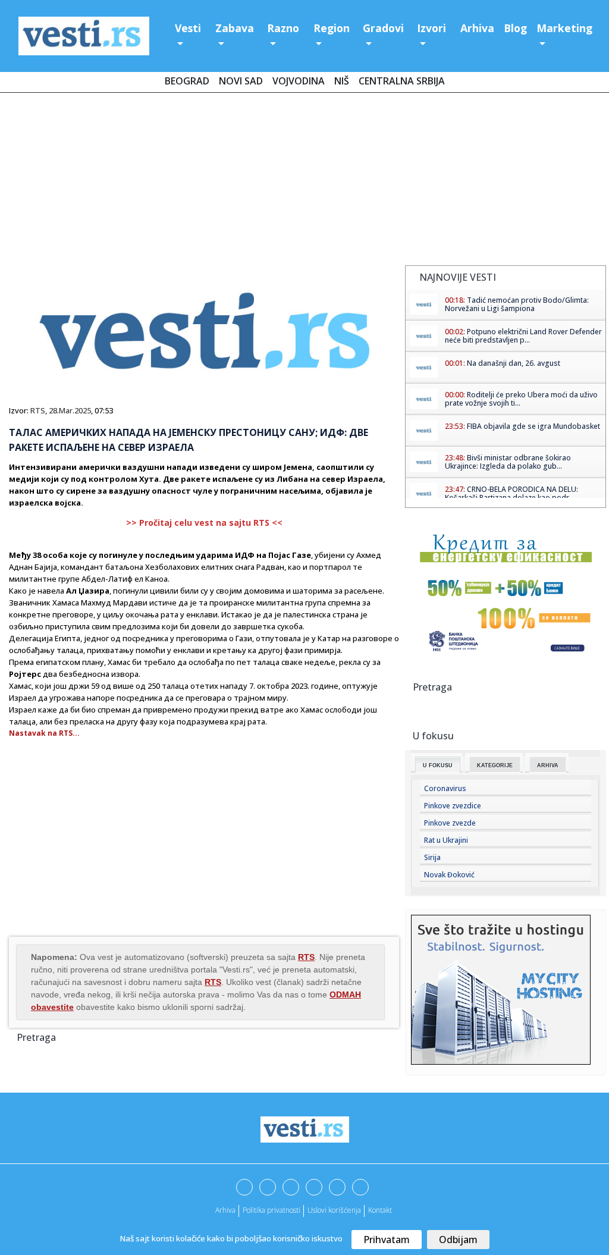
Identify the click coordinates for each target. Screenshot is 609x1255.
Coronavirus (445, 788)
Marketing (564, 28)
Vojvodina (298, 80)
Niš (341, 80)
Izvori (431, 28)
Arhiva (477, 28)
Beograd (187, 80)
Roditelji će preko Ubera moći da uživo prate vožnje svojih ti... (521, 399)
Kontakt (380, 1210)
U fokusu (438, 765)
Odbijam (458, 1239)
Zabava (234, 28)
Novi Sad (241, 80)
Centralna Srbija (402, 80)
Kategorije (495, 765)
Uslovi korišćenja (334, 1210)
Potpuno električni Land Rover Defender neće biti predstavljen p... (523, 336)
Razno (283, 28)
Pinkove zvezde (450, 823)
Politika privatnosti (271, 1210)
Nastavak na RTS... (44, 733)
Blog (515, 28)
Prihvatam (386, 1239)
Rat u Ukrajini (446, 840)
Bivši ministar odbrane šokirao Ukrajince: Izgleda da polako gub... (508, 462)
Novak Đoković (449, 875)
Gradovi (383, 28)
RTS (37, 410)
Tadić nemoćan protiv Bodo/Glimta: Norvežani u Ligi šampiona (517, 304)
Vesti (188, 28)
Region (331, 28)
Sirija (432, 857)
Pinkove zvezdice (452, 806)
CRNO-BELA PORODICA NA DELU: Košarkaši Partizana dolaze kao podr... (511, 493)
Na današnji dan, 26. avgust (513, 363)
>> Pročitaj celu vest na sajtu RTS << (204, 522)
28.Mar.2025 (70, 410)
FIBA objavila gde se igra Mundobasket (533, 426)
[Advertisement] (304, 181)
